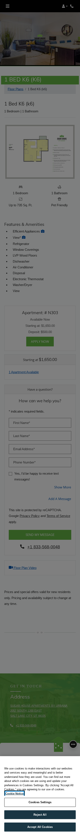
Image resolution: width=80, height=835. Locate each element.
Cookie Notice (14, 793)
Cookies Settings (40, 802)
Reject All (39, 814)
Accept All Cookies (40, 827)
